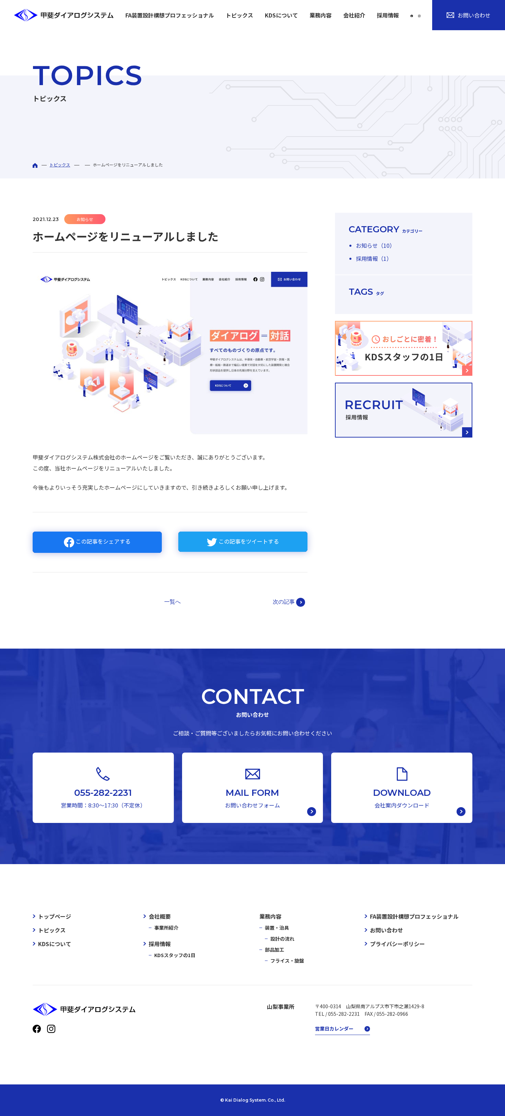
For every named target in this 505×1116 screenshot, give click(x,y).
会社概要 (160, 916)
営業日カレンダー (334, 1028)
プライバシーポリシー (397, 944)
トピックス (239, 15)
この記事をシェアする (102, 541)
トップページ (54, 916)
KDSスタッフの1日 (174, 955)
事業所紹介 (166, 927)
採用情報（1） (374, 258)
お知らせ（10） (375, 245)
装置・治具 (277, 927)
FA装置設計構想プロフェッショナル (169, 15)
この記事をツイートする (248, 541)
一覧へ (172, 602)
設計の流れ (282, 938)
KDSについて (281, 15)
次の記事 (284, 601)
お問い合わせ (474, 15)
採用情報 (160, 944)
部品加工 (274, 949)
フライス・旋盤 (287, 960)
